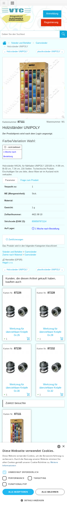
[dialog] (33, 474)
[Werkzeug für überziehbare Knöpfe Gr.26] (17, 310)
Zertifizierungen (15, 239)
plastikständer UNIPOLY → (50, 51)
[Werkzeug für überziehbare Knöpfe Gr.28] (50, 310)
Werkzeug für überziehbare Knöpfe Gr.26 (17, 331)
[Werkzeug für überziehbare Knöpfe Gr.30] (17, 366)
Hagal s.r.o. (7, 262)
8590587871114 (39, 221)
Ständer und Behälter (21, 43)
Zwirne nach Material (12, 254)
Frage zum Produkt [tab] (29, 180)
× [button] (63, 446)
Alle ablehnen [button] (50, 491)
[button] (33, 500)
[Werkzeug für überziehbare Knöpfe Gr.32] (50, 366)
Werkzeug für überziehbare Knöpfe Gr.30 (17, 387)
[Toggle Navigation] (4, 3)
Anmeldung (52, 13)
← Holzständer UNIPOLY (16, 51)
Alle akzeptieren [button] (18, 491)
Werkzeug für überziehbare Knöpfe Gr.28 (50, 331)
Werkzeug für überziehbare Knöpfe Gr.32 (50, 387)
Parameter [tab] (10, 180)
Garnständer (41, 43)
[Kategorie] (12, 3)
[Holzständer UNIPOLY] (17, 431)
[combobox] (30, 34)
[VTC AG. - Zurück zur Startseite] (16, 15)
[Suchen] (63, 34)
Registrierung (51, 22)
